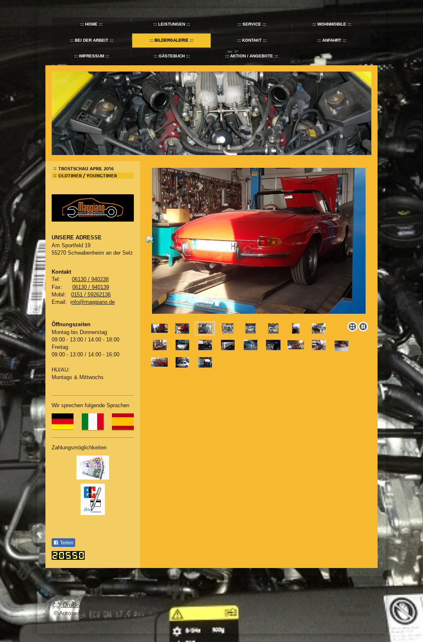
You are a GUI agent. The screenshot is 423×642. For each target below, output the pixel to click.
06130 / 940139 (90, 287)
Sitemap (113, 604)
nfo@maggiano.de (93, 302)
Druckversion (80, 604)
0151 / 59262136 (91, 294)
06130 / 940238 (90, 279)
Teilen (66, 543)
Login (362, 604)
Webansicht (354, 613)
